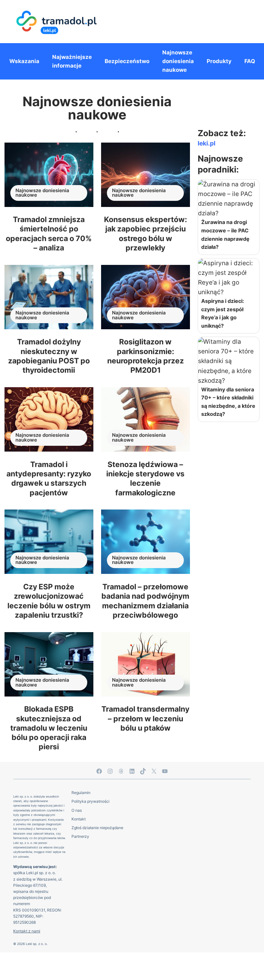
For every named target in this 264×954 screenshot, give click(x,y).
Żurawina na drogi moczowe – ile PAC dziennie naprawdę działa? (225, 234)
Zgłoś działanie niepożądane (97, 827)
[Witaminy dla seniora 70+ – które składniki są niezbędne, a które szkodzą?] (228, 361)
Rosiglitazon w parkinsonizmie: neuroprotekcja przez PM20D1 (145, 355)
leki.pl (206, 143)
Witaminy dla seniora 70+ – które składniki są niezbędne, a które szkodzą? (228, 401)
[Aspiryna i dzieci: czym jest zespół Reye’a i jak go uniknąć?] (228, 277)
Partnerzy (80, 836)
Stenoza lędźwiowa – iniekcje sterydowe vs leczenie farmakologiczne (145, 478)
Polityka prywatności (90, 801)
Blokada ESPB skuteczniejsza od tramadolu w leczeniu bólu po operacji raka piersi (48, 728)
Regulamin (80, 792)
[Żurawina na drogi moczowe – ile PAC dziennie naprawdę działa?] (228, 199)
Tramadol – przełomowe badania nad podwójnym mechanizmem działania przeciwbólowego (145, 600)
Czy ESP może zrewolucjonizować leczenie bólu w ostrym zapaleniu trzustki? (48, 600)
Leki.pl (32, 872)
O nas (76, 810)
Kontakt (78, 819)
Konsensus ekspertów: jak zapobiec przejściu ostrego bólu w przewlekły (145, 233)
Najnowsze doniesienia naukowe (42, 193)
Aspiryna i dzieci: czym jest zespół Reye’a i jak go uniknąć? (222, 313)
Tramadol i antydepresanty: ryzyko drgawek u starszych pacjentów (48, 478)
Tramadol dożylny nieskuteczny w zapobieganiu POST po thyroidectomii (49, 355)
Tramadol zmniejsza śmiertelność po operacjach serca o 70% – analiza (49, 233)
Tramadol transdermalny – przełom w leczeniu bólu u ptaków (145, 718)
